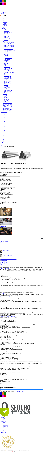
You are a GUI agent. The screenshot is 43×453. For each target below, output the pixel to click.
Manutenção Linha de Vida (5, 241)
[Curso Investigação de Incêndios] (1, 251)
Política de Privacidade (18, 391)
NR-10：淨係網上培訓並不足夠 (3, 262)
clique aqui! (4, 304)
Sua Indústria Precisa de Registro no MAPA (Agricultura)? (9, 255)
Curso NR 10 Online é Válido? (3, 258)
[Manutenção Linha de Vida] (1, 245)
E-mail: (0, 388)
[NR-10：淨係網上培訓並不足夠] (3, 261)
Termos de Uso (22, 391)
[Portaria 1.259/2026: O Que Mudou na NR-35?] (1, 253)
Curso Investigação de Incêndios (6, 250)
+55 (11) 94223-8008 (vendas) (4, 12)
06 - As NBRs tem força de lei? (3, 293)
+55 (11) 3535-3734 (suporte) (4, 13)
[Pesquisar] (42, 238)
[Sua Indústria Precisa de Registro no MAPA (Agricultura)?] (1, 256)
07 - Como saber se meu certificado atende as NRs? (5, 296)
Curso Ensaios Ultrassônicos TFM (3, 226)
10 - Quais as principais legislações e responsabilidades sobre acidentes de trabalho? (8, 316)
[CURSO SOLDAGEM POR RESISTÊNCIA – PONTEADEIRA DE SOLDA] (8, 259)
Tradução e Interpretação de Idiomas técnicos (11, 161)
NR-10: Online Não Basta (2, 263)
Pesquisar (1, 237)
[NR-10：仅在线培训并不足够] (3, 260)
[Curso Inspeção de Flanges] (1, 254)
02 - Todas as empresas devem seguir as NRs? (4, 268)
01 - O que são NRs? (2, 265)
